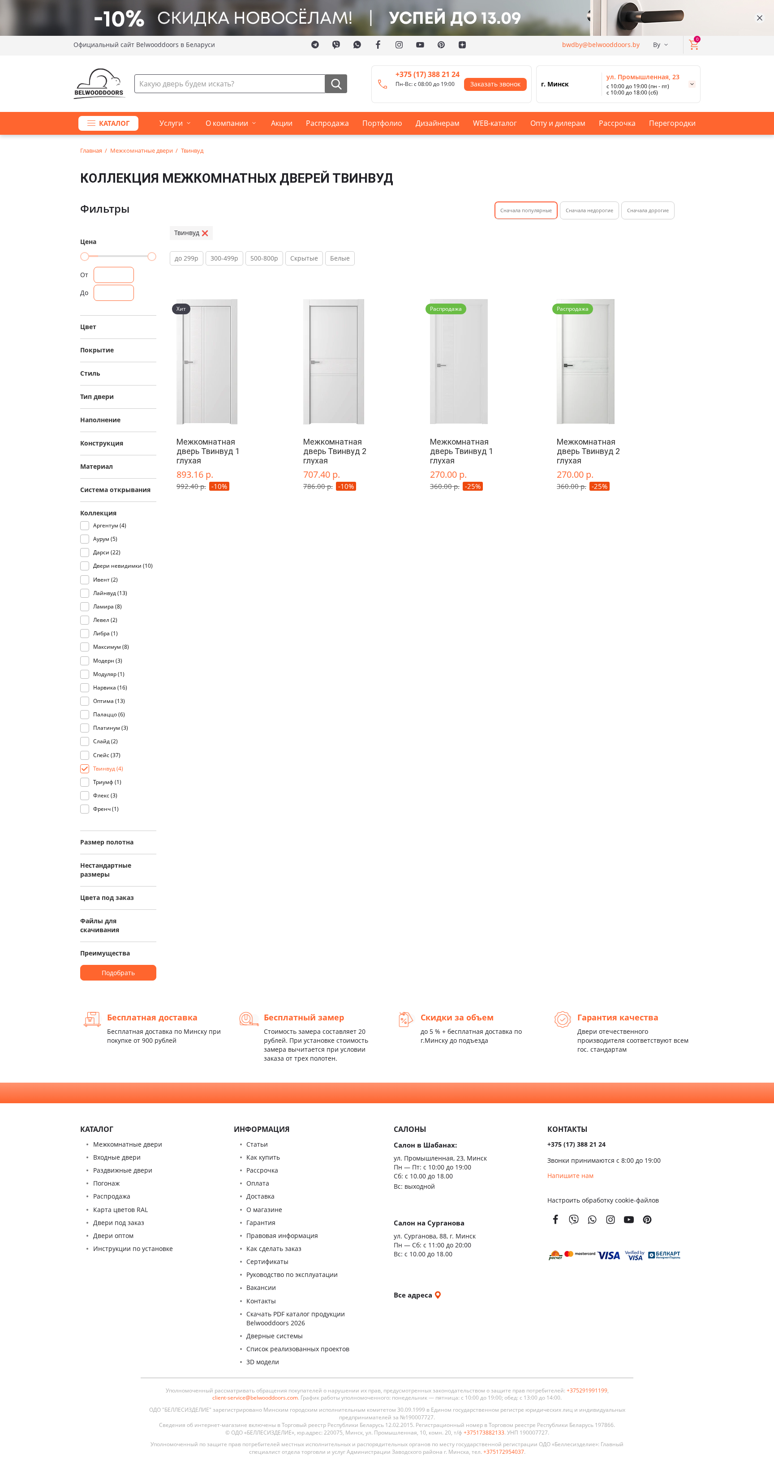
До (84, 292)
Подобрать (118, 972)
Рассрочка (617, 123)
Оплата (257, 1183)
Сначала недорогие (589, 210)
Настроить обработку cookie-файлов (603, 1200)
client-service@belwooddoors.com (255, 1397)
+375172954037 (503, 1452)
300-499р (224, 258)
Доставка (260, 1196)
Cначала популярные (526, 210)
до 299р (186, 258)
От (84, 274)
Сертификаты (267, 1261)
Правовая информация (282, 1235)
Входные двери (117, 1157)
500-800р (264, 258)
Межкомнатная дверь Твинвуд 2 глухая (334, 451)
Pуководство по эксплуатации (292, 1274)
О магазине (264, 1209)
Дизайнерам (438, 123)
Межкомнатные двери (127, 1144)
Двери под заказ (118, 1222)
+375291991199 (587, 1390)
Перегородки (672, 123)
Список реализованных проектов (297, 1349)
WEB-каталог (495, 123)
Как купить (263, 1157)
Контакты (261, 1301)
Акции (281, 123)
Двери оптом (113, 1235)
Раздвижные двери (122, 1170)
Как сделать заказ (273, 1248)
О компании (227, 123)
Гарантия (260, 1222)
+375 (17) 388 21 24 (428, 74)
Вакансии (261, 1287)
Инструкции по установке (133, 1248)
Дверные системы (274, 1336)
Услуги (171, 123)
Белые (340, 258)
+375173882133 (484, 1432)
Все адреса (414, 1294)
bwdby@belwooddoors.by (601, 44)
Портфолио (382, 123)
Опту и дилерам (557, 123)
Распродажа (327, 123)
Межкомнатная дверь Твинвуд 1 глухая (208, 451)
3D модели (262, 1362)
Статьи (257, 1144)
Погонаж (106, 1183)
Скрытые (304, 258)
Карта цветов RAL (120, 1209)
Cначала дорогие (648, 210)
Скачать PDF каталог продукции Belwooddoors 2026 (295, 1318)
